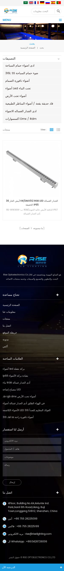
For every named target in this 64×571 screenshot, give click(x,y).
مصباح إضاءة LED (12, 390)
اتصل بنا (7, 326)
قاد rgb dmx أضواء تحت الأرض (19, 396)
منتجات (6, 319)
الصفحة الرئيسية (27, 48)
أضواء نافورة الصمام (17, 81)
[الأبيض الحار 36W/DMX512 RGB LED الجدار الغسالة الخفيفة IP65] (32, 169)
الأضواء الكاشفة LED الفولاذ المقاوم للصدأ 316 (26, 410)
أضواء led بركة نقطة (14, 369)
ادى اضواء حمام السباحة (19, 65)
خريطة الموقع (10, 333)
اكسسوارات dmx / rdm (20, 119)
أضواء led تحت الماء (18, 88)
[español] (53, 2)
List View (58, 129)
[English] (31, 2)
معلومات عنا (9, 312)
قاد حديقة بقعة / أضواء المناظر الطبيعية (29, 103)
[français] (36, 2)
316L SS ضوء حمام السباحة (21, 73)
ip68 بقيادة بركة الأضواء (15, 376)
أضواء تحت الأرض (15, 96)
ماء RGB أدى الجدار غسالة (16, 383)
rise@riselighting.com (38, 534)
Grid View (51, 129)
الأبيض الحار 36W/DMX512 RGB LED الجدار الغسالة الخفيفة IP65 (32, 203)
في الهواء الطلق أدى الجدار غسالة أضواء (24, 403)
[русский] (48, 2)
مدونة (6, 340)
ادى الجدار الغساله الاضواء (20, 111)
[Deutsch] (42, 2)
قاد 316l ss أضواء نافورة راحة (18, 417)
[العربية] (25, 2)
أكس (5, 346)
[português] (59, 2)
